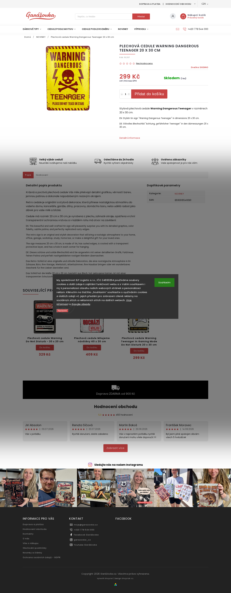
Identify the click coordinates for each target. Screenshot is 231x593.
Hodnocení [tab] (42, 175)
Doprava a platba (149, 4)
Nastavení (62, 311)
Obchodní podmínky (35, 548)
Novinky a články (32, 552)
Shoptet (109, 578)
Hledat (141, 16)
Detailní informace (129, 138)
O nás (26, 538)
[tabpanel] (45, 331)
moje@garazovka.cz (86, 524)
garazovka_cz (82, 539)
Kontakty (28, 534)
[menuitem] (33, 29)
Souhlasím (164, 282)
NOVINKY (179, 193)
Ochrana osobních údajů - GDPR (41, 557)
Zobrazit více (115, 448)
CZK (204, 4)
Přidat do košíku (149, 94)
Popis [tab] (28, 175)
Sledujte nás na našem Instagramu (118, 465)
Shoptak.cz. (128, 578)
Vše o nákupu (30, 543)
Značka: (199, 67)
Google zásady (81, 304)
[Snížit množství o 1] (121, 94)
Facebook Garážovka (86, 534)
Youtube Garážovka (85, 545)
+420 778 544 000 (84, 529)
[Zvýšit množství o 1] (128, 94)
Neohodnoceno (144, 64)
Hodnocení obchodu (178, 4)
